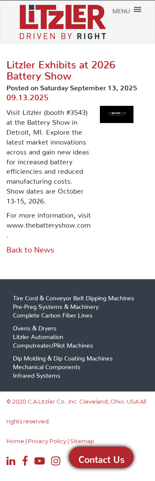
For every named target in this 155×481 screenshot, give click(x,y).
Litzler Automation (38, 335)
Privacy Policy (47, 441)
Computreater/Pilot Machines (53, 344)
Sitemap (82, 441)
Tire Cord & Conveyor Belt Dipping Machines (73, 296)
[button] (121, 9)
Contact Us (101, 457)
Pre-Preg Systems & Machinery (56, 305)
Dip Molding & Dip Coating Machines (63, 357)
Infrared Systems (36, 374)
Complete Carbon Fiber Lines (53, 313)
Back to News (30, 247)
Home (15, 441)
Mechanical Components (47, 365)
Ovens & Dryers (34, 326)
